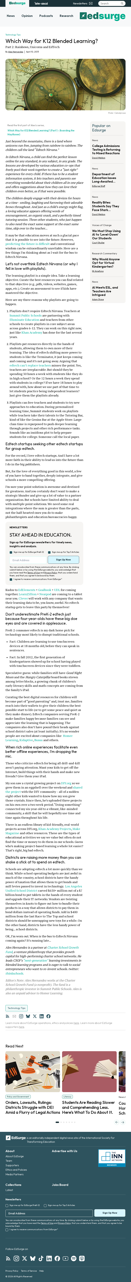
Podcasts (46, 16)
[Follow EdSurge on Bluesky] (32, 1258)
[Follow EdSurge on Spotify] (73, 1258)
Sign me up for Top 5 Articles (65, 552)
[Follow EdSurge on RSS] (8, 1258)
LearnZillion (27, 594)
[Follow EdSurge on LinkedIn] (49, 1258)
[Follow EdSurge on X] (24, 1258)
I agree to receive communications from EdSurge (38, 579)
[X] (35, 1016)
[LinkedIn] (42, 1016)
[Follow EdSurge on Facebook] (57, 1258)
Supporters (12, 1165)
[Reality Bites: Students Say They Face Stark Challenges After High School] (107, 207)
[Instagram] (21, 1016)
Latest (9, 1190)
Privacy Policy (50, 572)
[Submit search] (122, 3)
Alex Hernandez (15, 51)
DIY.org (65, 783)
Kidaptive (26, 740)
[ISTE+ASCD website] (41, 3)
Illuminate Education (24, 320)
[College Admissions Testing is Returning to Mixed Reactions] (107, 150)
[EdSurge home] (17, 3)
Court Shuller (98, 242)
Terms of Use (33, 572)
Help (41, 1271)
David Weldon (98, 157)
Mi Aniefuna (98, 271)
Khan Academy (31, 332)
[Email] (14, 1016)
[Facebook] (48, 1016)
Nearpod (45, 594)
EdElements (26, 590)
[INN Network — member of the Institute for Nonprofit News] (112, 1158)
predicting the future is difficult (39, 241)
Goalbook (44, 590)
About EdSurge (14, 1156)
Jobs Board (60, 1185)
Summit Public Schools (26, 315)
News (11, 16)
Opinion (27, 16)
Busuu (38, 740)
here (76, 1023)
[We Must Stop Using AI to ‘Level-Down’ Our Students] (107, 235)
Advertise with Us (64, 1151)
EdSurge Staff (98, 186)
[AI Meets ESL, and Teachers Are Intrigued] (107, 289)
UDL (56, 590)
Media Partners (14, 1174)
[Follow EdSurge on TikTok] (41, 1258)
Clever (23, 598)
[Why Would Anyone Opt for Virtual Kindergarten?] (107, 263)
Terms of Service (29, 1271)
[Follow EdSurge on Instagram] (16, 1258)
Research (66, 16)
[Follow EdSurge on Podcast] (82, 1258)
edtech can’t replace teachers (30, 365)
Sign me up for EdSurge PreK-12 (29, 552)
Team (8, 1160)
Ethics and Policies (16, 1169)
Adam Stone (98, 299)
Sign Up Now (63, 559)
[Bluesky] (28, 1016)
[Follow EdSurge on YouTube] (65, 1258)
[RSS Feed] (7, 1016)
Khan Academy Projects (54, 829)
